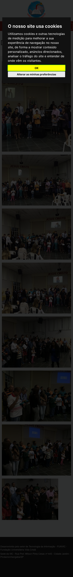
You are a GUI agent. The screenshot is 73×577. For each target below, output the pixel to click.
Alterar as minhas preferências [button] (36, 74)
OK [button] (37, 68)
